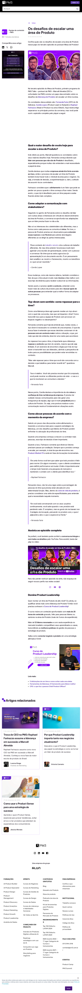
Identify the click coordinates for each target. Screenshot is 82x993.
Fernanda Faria (62, 102)
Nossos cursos (67, 911)
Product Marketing (11, 910)
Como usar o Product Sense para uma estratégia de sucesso (19, 807)
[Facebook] (47, 854)
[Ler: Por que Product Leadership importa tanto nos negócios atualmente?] (61, 718)
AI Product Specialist (11, 888)
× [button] (78, 977)
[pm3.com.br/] (41, 845)
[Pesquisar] (77, 8)
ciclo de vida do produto (68, 491)
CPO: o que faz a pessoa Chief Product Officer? (48, 686)
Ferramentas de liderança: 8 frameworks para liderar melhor (53, 684)
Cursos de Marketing (31, 888)
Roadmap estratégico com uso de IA (30, 940)
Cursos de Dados (29, 902)
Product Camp (67, 964)
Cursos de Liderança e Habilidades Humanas (31, 908)
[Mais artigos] (4, 32)
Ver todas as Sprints (30, 915)
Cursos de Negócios (30, 884)
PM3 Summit (67, 968)
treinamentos (48, 957)
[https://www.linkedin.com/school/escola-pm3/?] (39, 853)
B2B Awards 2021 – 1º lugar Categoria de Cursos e (50, 952)
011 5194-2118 (67, 944)
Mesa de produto (49, 894)
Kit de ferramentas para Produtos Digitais (50, 907)
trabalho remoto (51, 245)
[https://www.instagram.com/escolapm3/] (35, 853)
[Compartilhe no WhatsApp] (11, 47)
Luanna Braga (15, 763)
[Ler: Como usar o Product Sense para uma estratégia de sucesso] (20, 786)
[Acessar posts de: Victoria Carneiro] (46, 764)
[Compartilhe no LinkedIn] (3, 47)
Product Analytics (10, 906)
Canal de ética (67, 919)
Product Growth (10, 914)
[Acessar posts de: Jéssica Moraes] (6, 829)
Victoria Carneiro (57, 764)
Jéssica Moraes (16, 830)
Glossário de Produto (50, 890)
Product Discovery (10, 902)
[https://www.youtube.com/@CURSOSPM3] (43, 853)
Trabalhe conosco (69, 903)
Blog (44, 886)
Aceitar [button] (68, 988)
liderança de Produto (46, 97)
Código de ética (68, 923)
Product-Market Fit (36, 453)
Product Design (9, 892)
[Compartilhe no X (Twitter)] (7, 47)
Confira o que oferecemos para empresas (68, 886)
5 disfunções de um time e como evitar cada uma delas (51, 681)
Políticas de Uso (68, 915)
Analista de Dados (10, 922)
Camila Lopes (41, 105)
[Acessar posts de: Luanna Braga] (6, 764)
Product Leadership (11, 918)
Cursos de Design (29, 898)
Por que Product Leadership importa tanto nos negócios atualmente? (59, 738)
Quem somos (67, 907)
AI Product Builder (10, 884)
